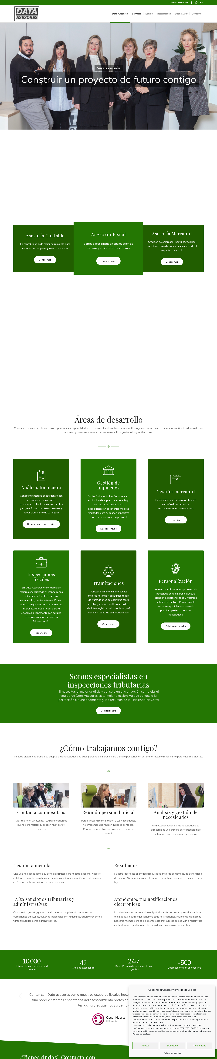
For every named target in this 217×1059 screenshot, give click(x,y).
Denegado (172, 1045)
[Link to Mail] (201, 2)
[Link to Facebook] (191, 2)
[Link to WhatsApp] (196, 2)
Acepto (145, 1045)
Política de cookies (141, 1034)
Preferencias (199, 1045)
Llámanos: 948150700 (178, 2)
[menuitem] (120, 13)
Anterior (20, 996)
